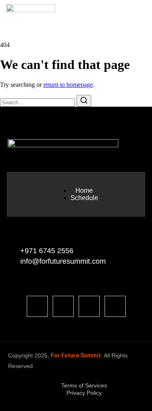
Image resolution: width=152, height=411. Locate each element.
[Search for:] (38, 102)
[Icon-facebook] (37, 306)
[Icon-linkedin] (63, 306)
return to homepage (68, 84)
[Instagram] (89, 306)
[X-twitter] (115, 306)
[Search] (84, 101)
